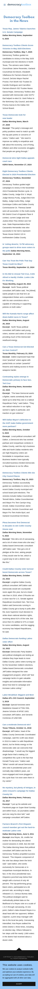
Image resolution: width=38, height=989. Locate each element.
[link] (19, 5)
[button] (5, 5)
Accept (19, 984)
